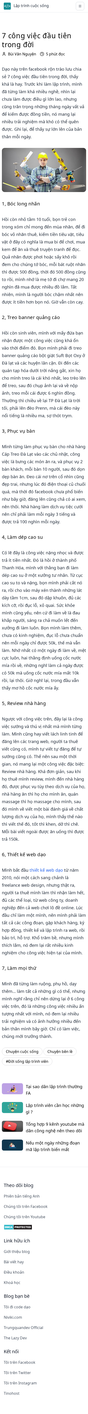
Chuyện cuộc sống (22, 1051)
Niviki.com (13, 1317)
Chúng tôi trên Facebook (26, 1206)
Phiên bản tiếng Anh (22, 1196)
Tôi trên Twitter (17, 1372)
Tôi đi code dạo (17, 1307)
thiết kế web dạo (46, 870)
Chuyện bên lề (60, 1051)
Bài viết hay (14, 1261)
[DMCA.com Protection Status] (44, 1227)
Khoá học (12, 1282)
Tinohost (11, 1393)
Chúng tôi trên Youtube (24, 1216)
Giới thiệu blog (17, 1251)
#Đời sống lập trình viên (27, 1061)
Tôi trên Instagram (20, 1383)
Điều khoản (14, 1272)
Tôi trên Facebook (19, 1362)
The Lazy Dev (15, 1338)
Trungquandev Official (23, 1327)
